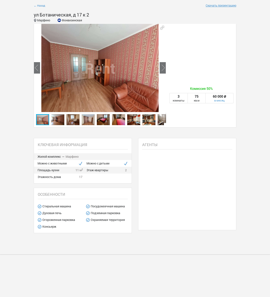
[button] (162, 27)
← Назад (39, 5)
